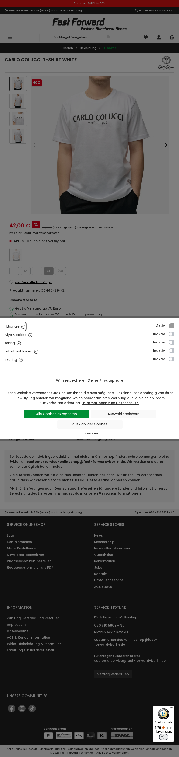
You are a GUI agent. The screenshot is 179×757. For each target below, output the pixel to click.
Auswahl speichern (123, 414)
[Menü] (171, 708)
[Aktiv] (174, 325)
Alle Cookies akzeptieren (56, 414)
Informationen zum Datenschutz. (110, 403)
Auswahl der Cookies (89, 424)
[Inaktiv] (174, 334)
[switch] (163, 737)
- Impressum (89, 433)
